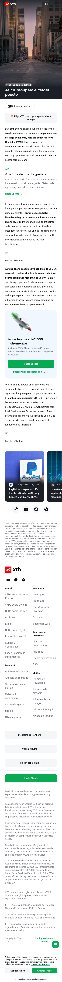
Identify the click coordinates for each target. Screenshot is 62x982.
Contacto (38, 617)
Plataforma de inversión (41, 609)
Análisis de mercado (16, 677)
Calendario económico (11, 696)
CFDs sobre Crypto (15, 630)
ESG (35, 664)
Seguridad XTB (41, 623)
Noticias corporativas (40, 643)
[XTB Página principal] (9, 4)
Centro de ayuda (14, 704)
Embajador (39, 600)
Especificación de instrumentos (15, 654)
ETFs (8, 623)
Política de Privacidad (39, 680)
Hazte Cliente (31, 363)
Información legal (43, 709)
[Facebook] (36, 509)
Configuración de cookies (44, 940)
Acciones (10, 617)
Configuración (17, 970)
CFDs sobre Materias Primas (17, 596)
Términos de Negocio (40, 691)
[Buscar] (47, 4)
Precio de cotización (44, 658)
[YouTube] (8, 580)
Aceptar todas (44, 970)
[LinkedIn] (26, 509)
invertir (24, 384)
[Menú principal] (55, 4)
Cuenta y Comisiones (12, 644)
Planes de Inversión (16, 636)
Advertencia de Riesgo (41, 701)
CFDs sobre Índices (16, 611)
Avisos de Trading (43, 715)
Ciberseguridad (13, 717)
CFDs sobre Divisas (16, 604)
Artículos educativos (16, 671)
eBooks (9, 710)
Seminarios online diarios (15, 685)
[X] (46, 509)
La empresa (39, 594)
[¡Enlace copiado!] (16, 509)
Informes (38, 651)
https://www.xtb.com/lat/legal (30, 854)
